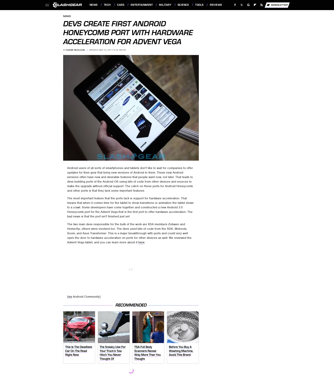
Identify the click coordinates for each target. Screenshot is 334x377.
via (70, 297)
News (93, 4)
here (141, 242)
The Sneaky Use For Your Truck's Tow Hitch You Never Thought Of (113, 352)
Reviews (216, 4)
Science (183, 4)
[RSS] (261, 5)
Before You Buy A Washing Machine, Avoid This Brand (181, 350)
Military (165, 4)
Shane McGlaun (75, 50)
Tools (199, 4)
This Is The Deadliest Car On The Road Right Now (78, 350)
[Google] (248, 5)
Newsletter (279, 4)
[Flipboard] (255, 5)
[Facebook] (235, 5)
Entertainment (142, 4)
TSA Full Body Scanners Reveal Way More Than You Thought (147, 352)
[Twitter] (241, 5)
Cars (120, 4)
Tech (107, 4)
